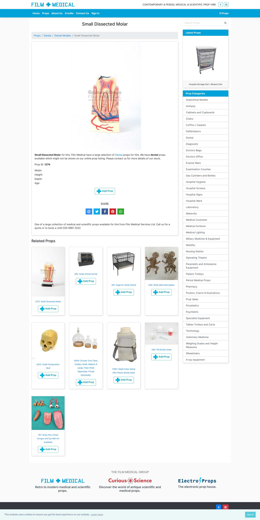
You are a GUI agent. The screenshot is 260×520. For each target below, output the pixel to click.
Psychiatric (192, 311)
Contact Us (82, 13)
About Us (56, 13)
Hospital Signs (194, 194)
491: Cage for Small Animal (123, 285)
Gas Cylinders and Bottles (200, 175)
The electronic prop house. (197, 487)
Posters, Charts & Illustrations (203, 292)
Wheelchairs (193, 353)
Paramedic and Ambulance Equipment (201, 265)
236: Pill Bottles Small (161, 350)
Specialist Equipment (198, 318)
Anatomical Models (197, 99)
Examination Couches (198, 169)
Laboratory (192, 207)
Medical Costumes (196, 219)
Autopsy (190, 106)
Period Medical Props (198, 280)
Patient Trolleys (195, 273)
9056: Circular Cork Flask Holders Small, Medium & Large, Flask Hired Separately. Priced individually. (86, 368)
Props (45, 13)
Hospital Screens (195, 188)
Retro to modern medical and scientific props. (62, 488)
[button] (48, 309)
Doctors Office (194, 156)
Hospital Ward (194, 200)
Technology (192, 330)
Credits (69, 13)
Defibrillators (193, 131)
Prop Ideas (192, 299)
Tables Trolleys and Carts (200, 324)
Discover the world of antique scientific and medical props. (130, 488)
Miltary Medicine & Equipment (203, 238)
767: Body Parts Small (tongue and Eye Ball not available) (48, 438)
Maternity (191, 213)
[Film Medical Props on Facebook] (220, 4)
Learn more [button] (97, 514)
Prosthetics (192, 305)
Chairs (189, 118)
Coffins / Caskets (196, 125)
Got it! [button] (250, 514)
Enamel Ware (193, 162)
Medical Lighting (195, 232)
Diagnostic (192, 143)
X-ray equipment (195, 359)
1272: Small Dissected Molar (48, 301)
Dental (47, 35)
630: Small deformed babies (161, 285)
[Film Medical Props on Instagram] (226, 4)
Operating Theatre (196, 257)
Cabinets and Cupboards (200, 112)
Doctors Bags (193, 150)
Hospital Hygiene (196, 181)
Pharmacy (191, 286)
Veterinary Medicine (197, 337)
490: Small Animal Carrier (85, 274)
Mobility (190, 245)
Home (36, 13)
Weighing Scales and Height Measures (202, 345)
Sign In (95, 13)
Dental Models (62, 35)
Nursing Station (195, 251)
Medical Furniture (196, 226)
